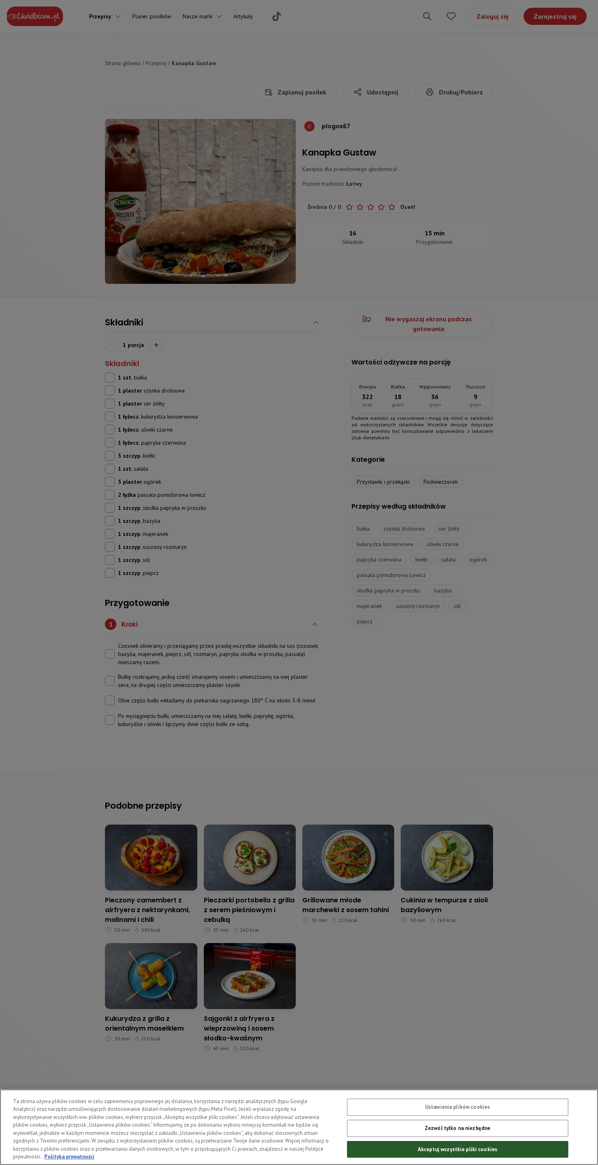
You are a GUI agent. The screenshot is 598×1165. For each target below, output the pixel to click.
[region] (299, 1127)
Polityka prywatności (69, 1156)
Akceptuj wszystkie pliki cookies (457, 1148)
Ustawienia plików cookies (457, 1107)
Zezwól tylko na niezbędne (457, 1128)
